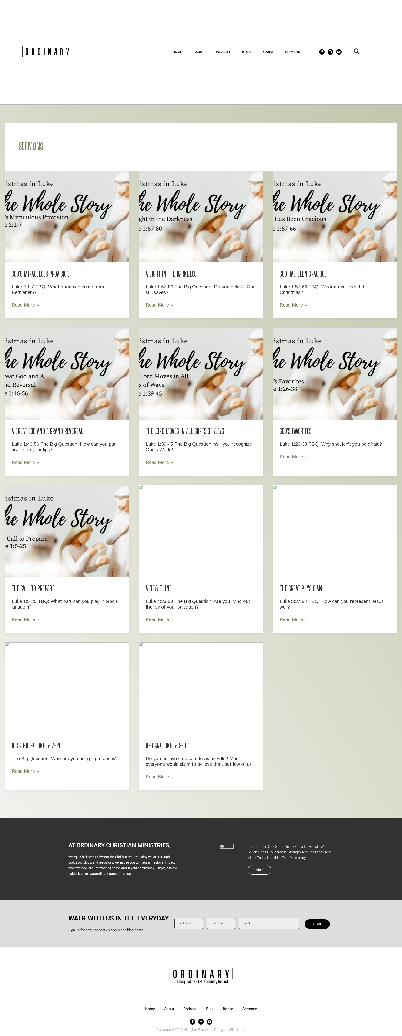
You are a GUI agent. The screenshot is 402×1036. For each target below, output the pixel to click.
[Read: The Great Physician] (335, 530)
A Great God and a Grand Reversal (47, 431)
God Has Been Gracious (303, 274)
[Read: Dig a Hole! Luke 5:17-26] (67, 687)
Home (177, 52)
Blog (246, 52)
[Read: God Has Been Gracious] (335, 216)
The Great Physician (301, 588)
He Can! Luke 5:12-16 (167, 745)
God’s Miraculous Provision (41, 274)
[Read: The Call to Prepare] (67, 530)
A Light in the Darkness (171, 274)
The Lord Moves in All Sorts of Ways (185, 431)
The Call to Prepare (33, 588)
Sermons (292, 52)
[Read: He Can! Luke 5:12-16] (201, 687)
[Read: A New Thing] (201, 530)
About (199, 52)
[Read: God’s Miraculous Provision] (67, 216)
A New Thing (159, 588)
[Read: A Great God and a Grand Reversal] (67, 373)
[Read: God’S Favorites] (335, 373)
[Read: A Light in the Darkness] (201, 216)
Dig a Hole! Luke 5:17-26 (37, 745)
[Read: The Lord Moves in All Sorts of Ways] (201, 373)
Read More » (25, 305)
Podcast (223, 52)
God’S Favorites (296, 431)
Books (267, 52)
